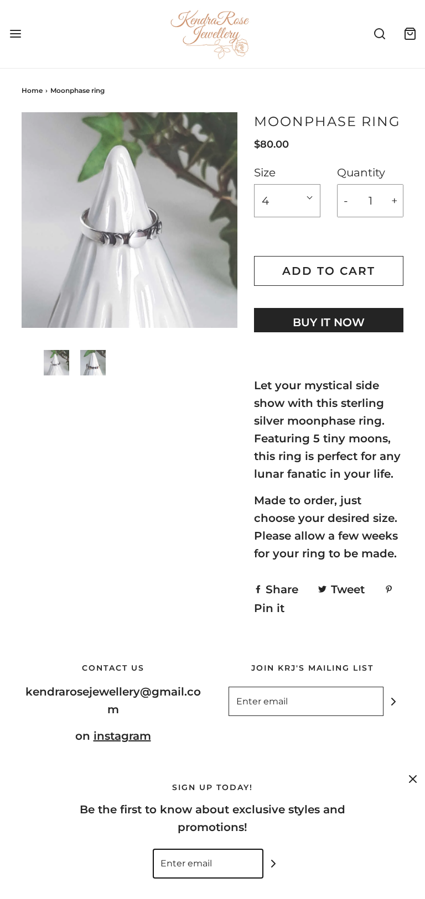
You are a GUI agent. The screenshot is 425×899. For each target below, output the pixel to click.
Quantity (361, 172)
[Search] (379, 34)
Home (32, 90)
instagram (122, 736)
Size (265, 172)
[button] (56, 362)
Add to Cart (328, 271)
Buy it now (329, 322)
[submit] (393, 701)
